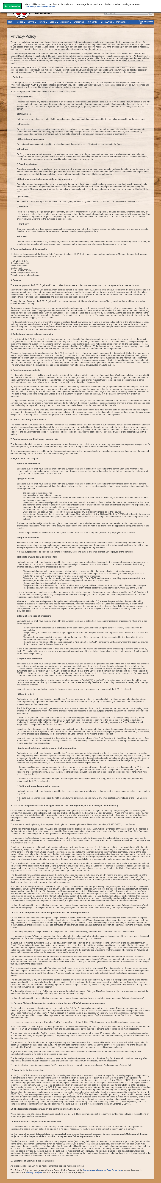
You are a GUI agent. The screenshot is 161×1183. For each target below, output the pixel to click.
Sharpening (79, 22)
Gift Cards (92, 22)
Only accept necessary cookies (40, 7)
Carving (31, 22)
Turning (42, 22)
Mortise (20, 22)
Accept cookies (12, 6)
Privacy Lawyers (34, 1172)
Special (53, 22)
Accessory (65, 22)
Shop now (148, 22)
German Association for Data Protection (102, 1170)
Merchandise (122, 22)
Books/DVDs (106, 22)
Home (11, 22)
